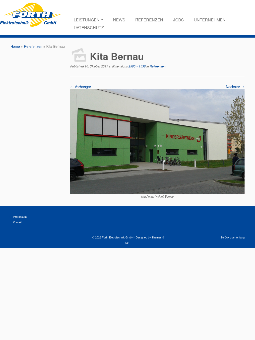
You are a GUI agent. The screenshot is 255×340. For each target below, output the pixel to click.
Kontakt (17, 222)
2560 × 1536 (137, 66)
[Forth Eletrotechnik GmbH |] (31, 22)
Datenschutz (89, 27)
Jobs (178, 19)
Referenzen (149, 19)
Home (15, 46)
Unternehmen (210, 19)
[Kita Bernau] (157, 192)
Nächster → (235, 86)
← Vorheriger (80, 86)
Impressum (20, 217)
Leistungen (87, 19)
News (119, 19)
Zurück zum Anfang (233, 237)
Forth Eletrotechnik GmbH (117, 237)
